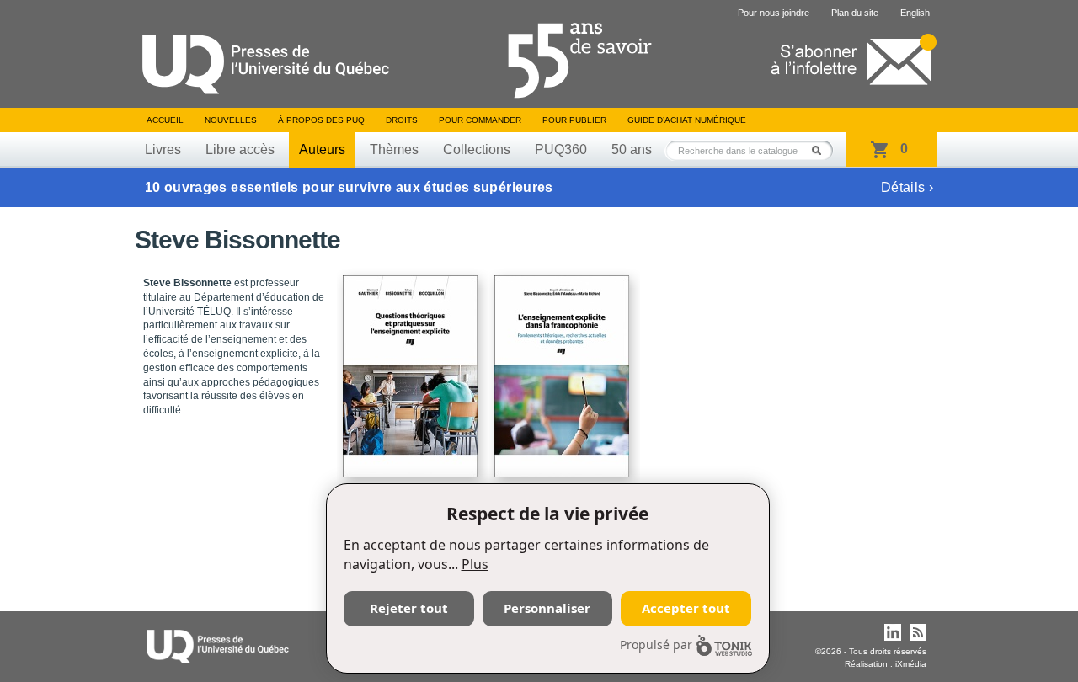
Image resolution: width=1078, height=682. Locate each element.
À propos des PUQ (321, 120)
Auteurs (322, 149)
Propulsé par (656, 645)
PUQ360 (561, 149)
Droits (402, 120)
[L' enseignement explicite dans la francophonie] (564, 369)
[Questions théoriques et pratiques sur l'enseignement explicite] (412, 369)
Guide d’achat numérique (686, 120)
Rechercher (821, 150)
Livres (163, 149)
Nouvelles (231, 120)
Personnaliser (547, 607)
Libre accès (240, 149)
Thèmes (394, 149)
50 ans (631, 149)
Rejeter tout (409, 607)
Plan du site (854, 13)
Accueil (165, 120)
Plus (475, 564)
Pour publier (574, 120)
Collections (476, 149)
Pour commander (480, 120)
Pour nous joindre (773, 13)
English (915, 13)
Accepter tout (686, 607)
